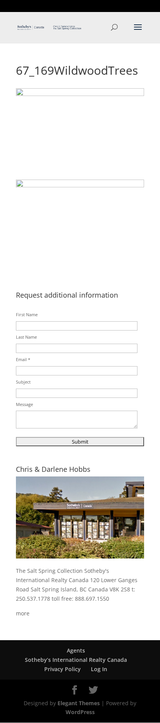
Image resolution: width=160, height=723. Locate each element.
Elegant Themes (78, 703)
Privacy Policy (62, 669)
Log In (99, 669)
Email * (23, 359)
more (23, 613)
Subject (23, 382)
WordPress (80, 712)
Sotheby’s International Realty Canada (76, 659)
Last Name (26, 337)
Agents (76, 650)
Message (24, 404)
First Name (27, 314)
